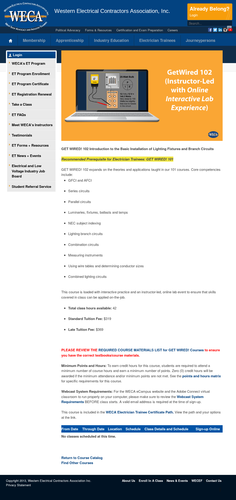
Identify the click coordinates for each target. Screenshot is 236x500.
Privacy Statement (18, 485)
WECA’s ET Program (28, 63)
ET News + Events (26, 155)
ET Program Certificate (30, 83)
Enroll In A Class (151, 480)
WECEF (197, 480)
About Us (128, 480)
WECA (26, 16)
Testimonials (22, 135)
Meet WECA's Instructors (32, 124)
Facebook (210, 30)
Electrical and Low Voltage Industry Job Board (28, 171)
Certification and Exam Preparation (139, 30)
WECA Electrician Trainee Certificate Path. (140, 412)
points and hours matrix (201, 375)
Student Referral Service (31, 186)
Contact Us (213, 480)
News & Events (177, 480)
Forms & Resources (98, 30)
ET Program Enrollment (31, 73)
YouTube (230, 30)
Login (17, 55)
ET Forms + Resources (30, 145)
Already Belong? (209, 11)
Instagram (225, 30)
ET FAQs (19, 114)
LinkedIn (220, 30)
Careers (173, 30)
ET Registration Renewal (32, 94)
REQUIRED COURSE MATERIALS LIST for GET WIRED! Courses (151, 349)
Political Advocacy (68, 30)
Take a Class (22, 104)
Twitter (215, 30)
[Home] (11, 40)
